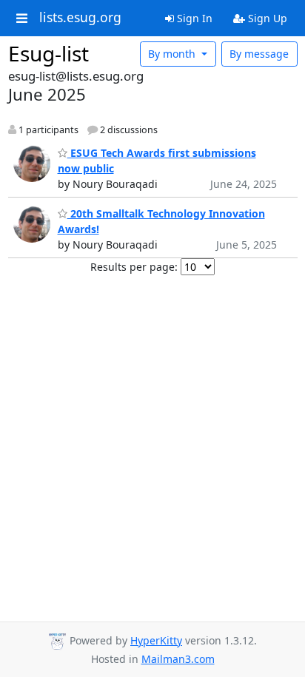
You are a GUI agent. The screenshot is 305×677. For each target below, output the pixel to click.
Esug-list (48, 53)
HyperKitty (156, 640)
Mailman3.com (178, 659)
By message (259, 54)
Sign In (193, 18)
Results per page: (134, 267)
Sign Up (266, 18)
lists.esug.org (80, 18)
